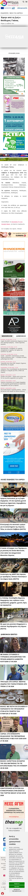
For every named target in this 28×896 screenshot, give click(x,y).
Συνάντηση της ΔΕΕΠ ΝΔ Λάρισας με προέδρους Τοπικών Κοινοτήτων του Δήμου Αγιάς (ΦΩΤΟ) (13, 576)
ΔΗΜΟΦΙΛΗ (21, 336)
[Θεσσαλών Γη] (14, 159)
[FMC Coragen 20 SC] (14, 104)
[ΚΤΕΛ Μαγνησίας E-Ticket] (14, 141)
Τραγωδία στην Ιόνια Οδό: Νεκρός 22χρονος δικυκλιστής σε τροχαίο (13, 363)
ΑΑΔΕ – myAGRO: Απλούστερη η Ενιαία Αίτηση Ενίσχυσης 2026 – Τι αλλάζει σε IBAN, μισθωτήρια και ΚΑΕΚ (14, 357)
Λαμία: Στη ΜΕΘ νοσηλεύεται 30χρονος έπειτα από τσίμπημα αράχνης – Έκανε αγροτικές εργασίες (14, 342)
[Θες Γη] (14, 269)
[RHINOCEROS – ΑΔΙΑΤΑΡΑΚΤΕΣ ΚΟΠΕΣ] (14, 250)
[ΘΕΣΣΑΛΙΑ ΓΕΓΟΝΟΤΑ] (14, 155)
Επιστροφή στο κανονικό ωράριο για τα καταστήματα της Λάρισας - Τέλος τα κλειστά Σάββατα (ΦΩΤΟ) (13, 527)
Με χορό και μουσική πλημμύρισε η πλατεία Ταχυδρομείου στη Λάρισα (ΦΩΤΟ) (13, 626)
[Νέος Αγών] (14, 809)
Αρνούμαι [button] (16, 886)
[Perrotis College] (14, 306)
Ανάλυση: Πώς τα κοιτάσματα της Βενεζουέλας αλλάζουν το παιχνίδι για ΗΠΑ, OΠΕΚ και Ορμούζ (14, 370)
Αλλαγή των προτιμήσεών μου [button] (16, 890)
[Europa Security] (14, 235)
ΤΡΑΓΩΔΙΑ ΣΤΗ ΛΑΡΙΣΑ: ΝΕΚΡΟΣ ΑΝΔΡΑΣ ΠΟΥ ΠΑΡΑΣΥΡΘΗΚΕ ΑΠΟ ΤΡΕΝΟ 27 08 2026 (13, 684)
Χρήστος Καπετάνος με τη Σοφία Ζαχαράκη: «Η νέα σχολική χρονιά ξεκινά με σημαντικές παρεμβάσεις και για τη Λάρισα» (13, 383)
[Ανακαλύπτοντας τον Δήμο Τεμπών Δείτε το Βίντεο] (14, 67)
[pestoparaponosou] (14, 452)
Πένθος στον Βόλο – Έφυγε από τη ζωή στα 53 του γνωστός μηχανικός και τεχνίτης (13, 376)
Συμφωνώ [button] (16, 883)
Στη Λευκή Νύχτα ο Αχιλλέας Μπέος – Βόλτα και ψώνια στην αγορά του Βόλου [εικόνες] (13, 390)
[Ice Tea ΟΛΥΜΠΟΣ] (14, 403)
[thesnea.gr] (14, 828)
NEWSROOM (7, 336)
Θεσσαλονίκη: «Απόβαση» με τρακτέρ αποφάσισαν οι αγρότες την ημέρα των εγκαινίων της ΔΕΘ (12, 349)
